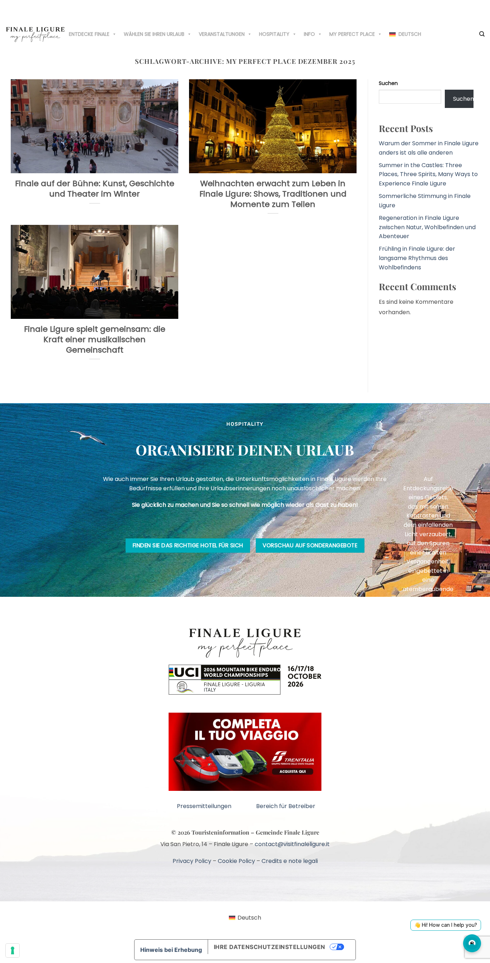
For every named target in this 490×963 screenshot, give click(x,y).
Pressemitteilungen (204, 806)
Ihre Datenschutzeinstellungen (269, 946)
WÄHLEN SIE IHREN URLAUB (154, 34)
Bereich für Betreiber (285, 806)
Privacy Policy (192, 861)
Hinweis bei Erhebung (171, 949)
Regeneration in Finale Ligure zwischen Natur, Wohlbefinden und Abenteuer (427, 227)
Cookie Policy (236, 861)
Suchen (388, 83)
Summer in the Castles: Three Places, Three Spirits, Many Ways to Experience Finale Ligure (428, 174)
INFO (309, 34)
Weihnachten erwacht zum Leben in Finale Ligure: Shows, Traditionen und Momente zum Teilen (273, 194)
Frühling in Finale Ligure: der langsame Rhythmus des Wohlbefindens (417, 258)
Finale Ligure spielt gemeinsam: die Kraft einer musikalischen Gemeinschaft (94, 339)
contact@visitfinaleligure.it (292, 844)
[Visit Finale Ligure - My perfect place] (35, 33)
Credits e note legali (290, 861)
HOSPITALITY (274, 34)
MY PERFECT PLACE (352, 34)
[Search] (482, 34)
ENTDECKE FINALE (89, 34)
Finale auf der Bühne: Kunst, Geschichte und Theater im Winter (94, 189)
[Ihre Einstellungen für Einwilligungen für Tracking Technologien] (12, 950)
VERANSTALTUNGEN (222, 34)
